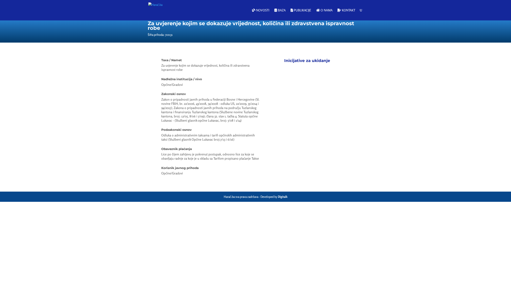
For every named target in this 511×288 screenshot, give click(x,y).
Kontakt (348, 10)
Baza (281, 10)
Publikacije (302, 10)
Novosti (262, 10)
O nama (326, 10)
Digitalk (282, 197)
